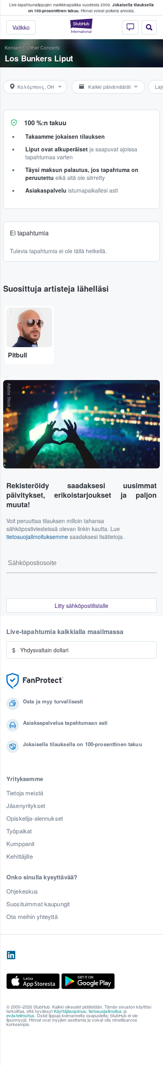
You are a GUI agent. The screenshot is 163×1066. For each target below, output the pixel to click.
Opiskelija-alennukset (34, 818)
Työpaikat (19, 831)
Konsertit (14, 47)
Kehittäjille (19, 856)
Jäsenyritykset (25, 805)
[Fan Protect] (34, 681)
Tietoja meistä (24, 793)
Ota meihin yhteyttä (32, 916)
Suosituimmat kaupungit (38, 904)
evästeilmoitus (20, 1015)
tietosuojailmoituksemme (37, 537)
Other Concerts (43, 47)
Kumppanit (20, 844)
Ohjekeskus (22, 891)
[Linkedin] (11, 955)
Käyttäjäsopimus (70, 1011)
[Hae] (149, 27)
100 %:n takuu (45, 122)
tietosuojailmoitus (105, 1011)
